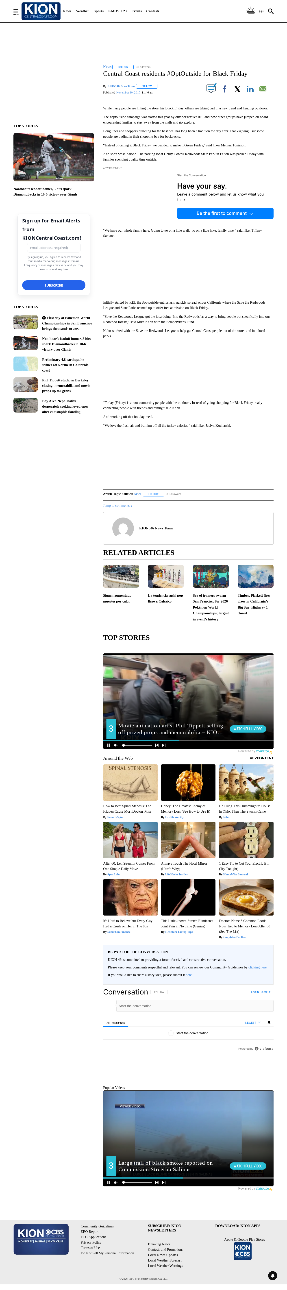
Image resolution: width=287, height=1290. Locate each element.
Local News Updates (163, 1275)
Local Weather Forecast (164, 1281)
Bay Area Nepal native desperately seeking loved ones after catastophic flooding (65, 406)
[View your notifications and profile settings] (269, 1022)
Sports (99, 11)
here (189, 975)
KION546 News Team (121, 86)
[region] (188, 1045)
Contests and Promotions (165, 1270)
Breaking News (159, 1264)
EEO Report (89, 1252)
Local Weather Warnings (165, 1286)
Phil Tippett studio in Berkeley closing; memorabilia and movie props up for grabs (66, 385)
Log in (255, 992)
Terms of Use (90, 1268)
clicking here (257, 967)
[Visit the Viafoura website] (264, 1099)
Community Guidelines (97, 1247)
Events (136, 11)
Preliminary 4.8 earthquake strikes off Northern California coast (65, 365)
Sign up (265, 992)
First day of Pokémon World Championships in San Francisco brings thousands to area (67, 323)
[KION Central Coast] (41, 11)
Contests (152, 11)
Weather (82, 11)
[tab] (115, 1023)
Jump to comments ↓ (117, 505)
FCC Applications (93, 1257)
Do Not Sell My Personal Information (107, 1273)
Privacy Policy (91, 1263)
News (67, 11)
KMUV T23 (117, 11)
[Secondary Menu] (19, 11)
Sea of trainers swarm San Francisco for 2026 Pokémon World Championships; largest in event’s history (211, 607)
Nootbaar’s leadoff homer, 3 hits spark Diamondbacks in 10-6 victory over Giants (66, 344)
